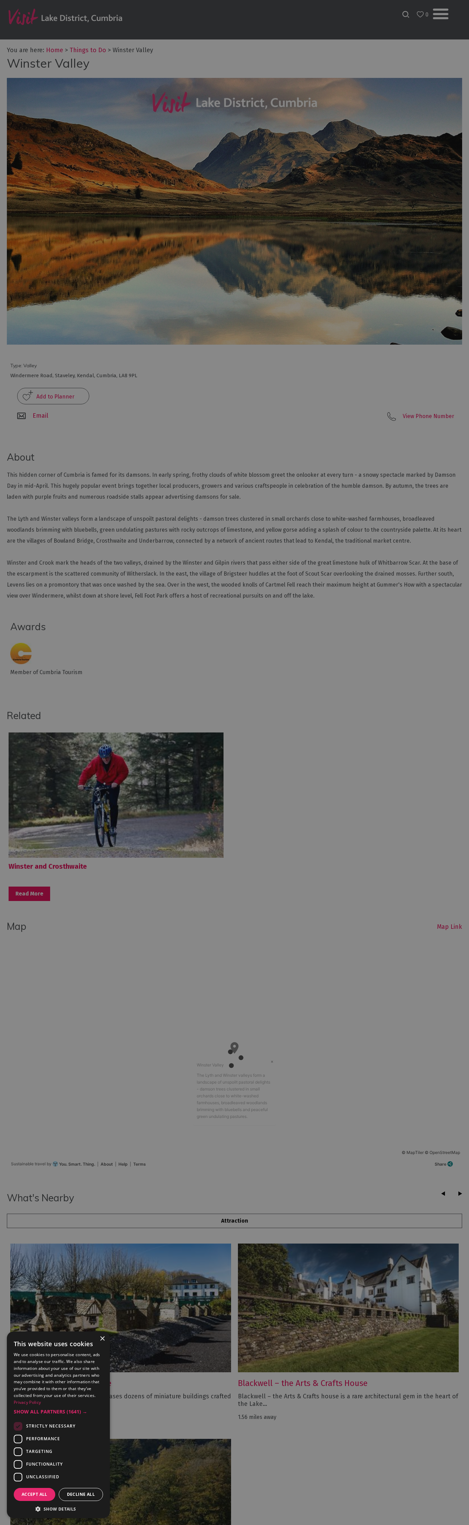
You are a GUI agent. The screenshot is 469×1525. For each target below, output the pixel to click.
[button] (58, 1411)
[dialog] (234, 762)
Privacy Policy (27, 1402)
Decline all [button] (81, 1494)
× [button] (102, 1338)
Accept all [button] (34, 1494)
